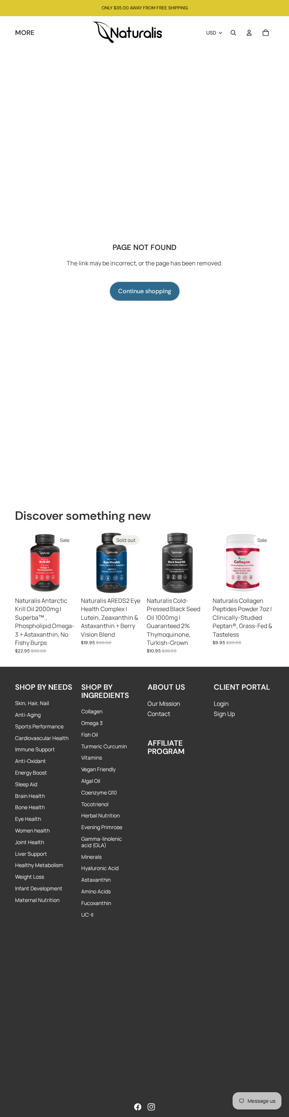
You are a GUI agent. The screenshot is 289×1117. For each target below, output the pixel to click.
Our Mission (164, 703)
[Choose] (64, 582)
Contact (159, 714)
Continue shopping (144, 291)
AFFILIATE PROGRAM (166, 747)
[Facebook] (137, 1106)
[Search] (233, 32)
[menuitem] (24, 32)
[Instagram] (151, 1106)
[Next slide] (68, 563)
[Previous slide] (23, 563)
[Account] (249, 32)
